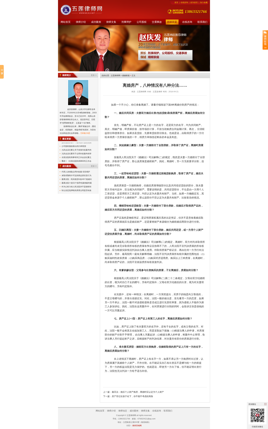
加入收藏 (204, 2)
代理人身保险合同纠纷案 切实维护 (76, 172)
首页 (176, 2)
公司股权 (142, 22)
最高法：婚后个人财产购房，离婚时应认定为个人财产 (138, 392)
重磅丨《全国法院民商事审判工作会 (76, 158)
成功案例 (96, 22)
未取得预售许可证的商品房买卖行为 (76, 175)
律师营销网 (137, 426)
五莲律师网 (115, 75)
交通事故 (157, 22)
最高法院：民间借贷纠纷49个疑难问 (77, 179)
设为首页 (194, 2)
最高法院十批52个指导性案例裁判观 (77, 183)
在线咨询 (184, 2)
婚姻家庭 (172, 22)
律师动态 (122, 410)
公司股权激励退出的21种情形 (74, 143)
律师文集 (111, 22)
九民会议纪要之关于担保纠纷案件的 (76, 147)
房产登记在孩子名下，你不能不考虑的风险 (132, 396)
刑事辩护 (126, 22)
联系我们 (202, 22)
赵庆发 (78, 103)
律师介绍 (81, 22)
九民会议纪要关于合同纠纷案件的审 (76, 151)
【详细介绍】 (85, 133)
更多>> (94, 75)
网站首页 (66, 22)
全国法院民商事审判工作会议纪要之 (76, 155)
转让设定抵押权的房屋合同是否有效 (76, 190)
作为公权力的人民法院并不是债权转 (76, 187)
